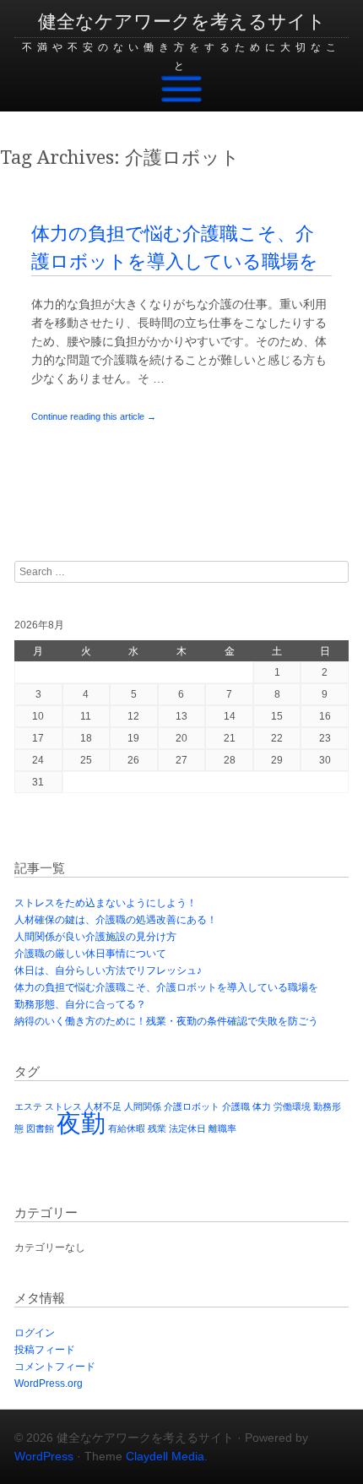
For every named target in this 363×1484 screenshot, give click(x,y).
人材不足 (103, 1106)
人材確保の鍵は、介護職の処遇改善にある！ (115, 920)
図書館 (40, 1128)
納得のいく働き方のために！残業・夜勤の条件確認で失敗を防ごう (166, 1021)
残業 (157, 1128)
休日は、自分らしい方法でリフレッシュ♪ (108, 970)
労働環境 (292, 1106)
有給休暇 (126, 1128)
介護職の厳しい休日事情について (90, 953)
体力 (261, 1106)
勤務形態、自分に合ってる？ (80, 1004)
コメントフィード (54, 1367)
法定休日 (187, 1128)
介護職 (236, 1106)
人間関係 (142, 1106)
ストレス (63, 1106)
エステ (28, 1106)
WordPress (43, 1456)
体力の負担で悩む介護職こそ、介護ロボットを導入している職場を (166, 987)
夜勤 (81, 1123)
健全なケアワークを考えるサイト (182, 21)
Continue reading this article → (93, 416)
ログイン (34, 1333)
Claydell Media (165, 1456)
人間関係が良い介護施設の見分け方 (95, 937)
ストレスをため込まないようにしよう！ (105, 903)
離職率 (222, 1128)
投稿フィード (44, 1350)
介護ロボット (191, 1106)
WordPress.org (48, 1383)
